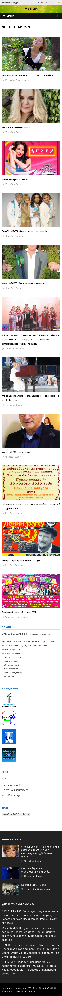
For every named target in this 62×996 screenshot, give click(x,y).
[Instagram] (51, 2)
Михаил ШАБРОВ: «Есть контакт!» (16, 452)
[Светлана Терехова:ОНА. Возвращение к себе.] (10, 868)
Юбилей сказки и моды (33, 884)
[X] (47, 2)
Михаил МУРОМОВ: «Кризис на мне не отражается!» (23, 283)
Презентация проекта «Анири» (15, 179)
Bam (33, 991)
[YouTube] (42, 2)
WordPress (22, 991)
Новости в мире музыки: (19, 904)
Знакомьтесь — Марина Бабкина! (16, 127)
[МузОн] (31, 8)
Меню (10, 16)
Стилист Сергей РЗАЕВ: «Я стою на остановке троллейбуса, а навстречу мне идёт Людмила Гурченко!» (40, 851)
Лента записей (11, 784)
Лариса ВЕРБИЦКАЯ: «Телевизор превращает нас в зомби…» (27, 75)
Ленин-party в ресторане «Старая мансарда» (21, 560)
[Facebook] (38, 2)
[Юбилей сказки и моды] (10, 885)
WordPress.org (11, 795)
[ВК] (55, 2)
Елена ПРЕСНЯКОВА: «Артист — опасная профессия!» (24, 231)
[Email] (58, 2)
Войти (6, 779)
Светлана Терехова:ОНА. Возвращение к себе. (35, 870)
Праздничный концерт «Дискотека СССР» (19, 612)
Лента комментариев (15, 789)
